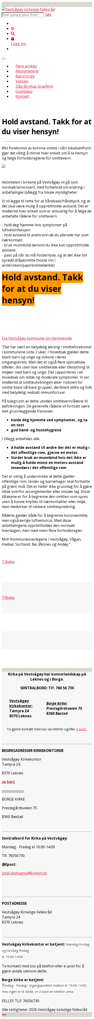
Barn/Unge (25, 76)
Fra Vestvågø (13, 338)
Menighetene (27, 71)
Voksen (22, 81)
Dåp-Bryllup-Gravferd (34, 86)
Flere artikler (26, 66)
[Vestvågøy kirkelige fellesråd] (28, 9)
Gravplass (24, 91)
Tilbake (8, 597)
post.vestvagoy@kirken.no (24, 873)
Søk (48, 14)
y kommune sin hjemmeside (48, 338)
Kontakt (22, 96)
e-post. (81, 729)
